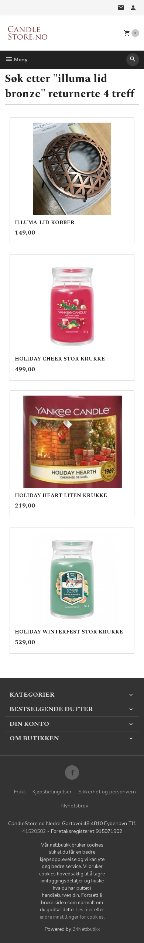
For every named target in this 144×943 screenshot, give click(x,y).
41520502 (34, 831)
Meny (20, 59)
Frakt (20, 791)
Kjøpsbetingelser (52, 791)
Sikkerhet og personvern (107, 791)
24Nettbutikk (86, 929)
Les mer (85, 909)
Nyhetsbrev (74, 805)
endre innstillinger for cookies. (72, 917)
